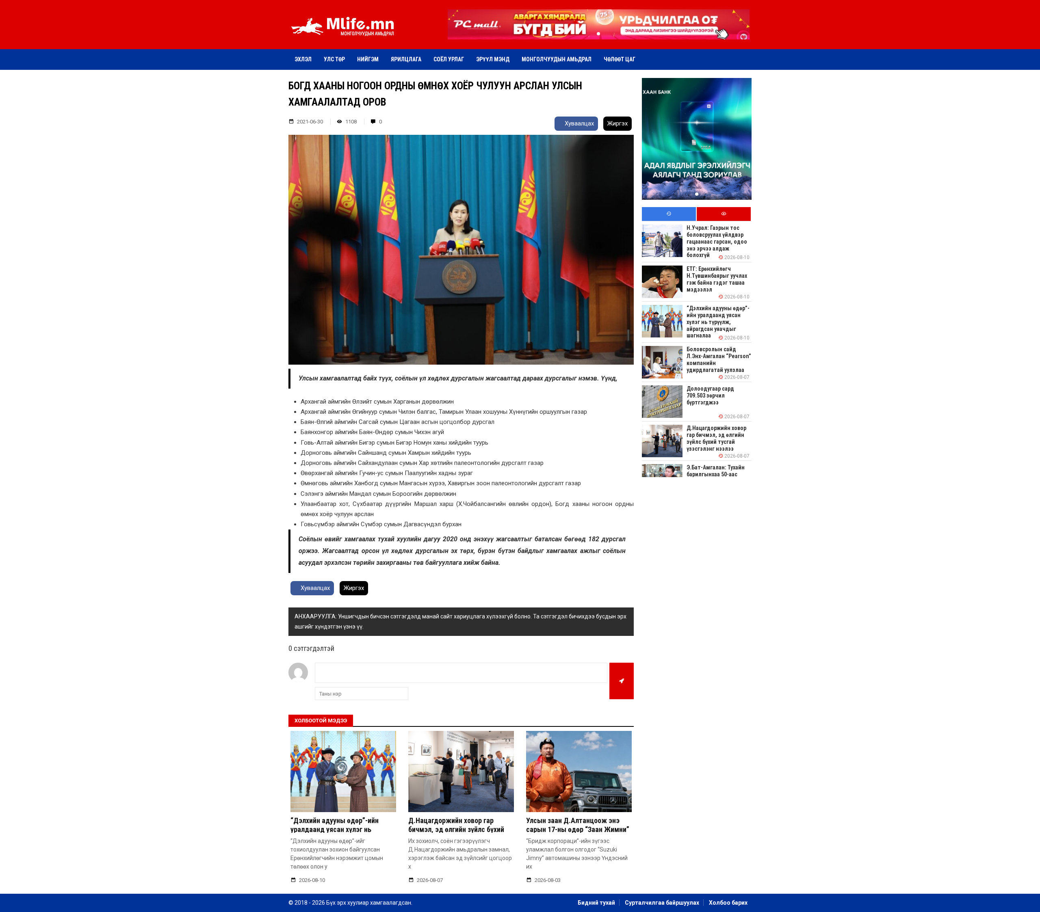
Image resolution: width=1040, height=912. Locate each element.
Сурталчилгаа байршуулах (662, 902)
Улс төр (334, 59)
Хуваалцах (578, 123)
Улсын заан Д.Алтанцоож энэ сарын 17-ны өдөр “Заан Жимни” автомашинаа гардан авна (577, 829)
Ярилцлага (406, 59)
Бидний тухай (596, 902)
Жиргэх (617, 123)
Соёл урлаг (448, 59)
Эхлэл (303, 59)
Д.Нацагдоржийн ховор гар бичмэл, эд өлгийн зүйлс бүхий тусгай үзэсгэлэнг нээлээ (456, 829)
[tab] (669, 214)
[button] (598, 33)
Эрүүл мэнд (492, 59)
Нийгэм (368, 59)
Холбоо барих (728, 902)
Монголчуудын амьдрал (557, 59)
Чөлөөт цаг (619, 59)
